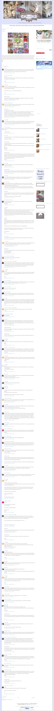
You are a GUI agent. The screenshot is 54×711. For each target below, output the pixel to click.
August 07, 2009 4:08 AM (9, 512)
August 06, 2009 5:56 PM (9, 371)
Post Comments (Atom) (9, 699)
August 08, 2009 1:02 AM (9, 667)
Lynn (5, 319)
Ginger (5, 542)
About (17, 25)
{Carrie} (5, 404)
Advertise (26, 25)
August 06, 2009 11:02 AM (9, 82)
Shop (14, 25)
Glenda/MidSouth (6, 669)
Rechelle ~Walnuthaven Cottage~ (9, 637)
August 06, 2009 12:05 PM (9, 124)
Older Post (33, 697)
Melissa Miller (6, 127)
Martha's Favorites (7, 599)
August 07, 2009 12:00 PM (9, 584)
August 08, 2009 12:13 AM (9, 661)
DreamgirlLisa (6, 630)
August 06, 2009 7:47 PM (9, 420)
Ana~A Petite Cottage (7, 75)
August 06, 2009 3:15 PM (9, 253)
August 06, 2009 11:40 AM (9, 106)
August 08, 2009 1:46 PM (9, 683)
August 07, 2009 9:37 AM (9, 573)
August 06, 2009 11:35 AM (9, 100)
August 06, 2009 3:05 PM (9, 246)
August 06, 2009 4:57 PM (9, 316)
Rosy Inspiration (6, 663)
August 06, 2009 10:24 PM (9, 463)
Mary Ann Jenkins (6, 448)
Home (11, 25)
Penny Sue (5, 411)
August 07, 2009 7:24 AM (9, 532)
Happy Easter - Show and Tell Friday (44, 149)
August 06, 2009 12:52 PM (9, 150)
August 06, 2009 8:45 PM (9, 446)
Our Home (34, 25)
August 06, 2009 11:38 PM (9, 470)
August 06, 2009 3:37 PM (9, 284)
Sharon (5, 135)
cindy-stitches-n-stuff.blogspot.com (9, 514)
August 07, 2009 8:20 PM (9, 596)
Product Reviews (40, 25)
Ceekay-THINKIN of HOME (8, 256)
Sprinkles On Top (32, 704)
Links (22, 25)
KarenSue (5, 236)
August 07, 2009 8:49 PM (9, 611)
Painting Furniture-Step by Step (43, 128)
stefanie (5, 163)
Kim (5, 298)
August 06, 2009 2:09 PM (9, 173)
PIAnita (5, 479)
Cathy (5, 550)
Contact (30, 25)
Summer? (4, 29)
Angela (5, 604)
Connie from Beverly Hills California (9, 307)
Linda (5, 207)
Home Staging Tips (19, 400)
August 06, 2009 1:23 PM (9, 160)
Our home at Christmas (42, 133)
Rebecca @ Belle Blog (7, 428)
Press (20, 25)
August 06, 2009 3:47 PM (9, 305)
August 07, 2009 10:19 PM (9, 628)
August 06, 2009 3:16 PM (9, 267)
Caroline (5, 241)
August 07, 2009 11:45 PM (9, 644)
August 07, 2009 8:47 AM (9, 539)
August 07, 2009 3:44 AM (9, 498)
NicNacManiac (6, 291)
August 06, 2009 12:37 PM (9, 139)
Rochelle (5, 465)
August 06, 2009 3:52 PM (9, 311)
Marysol (5, 622)
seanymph (5, 586)
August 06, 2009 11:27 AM (9, 94)
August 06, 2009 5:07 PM (9, 331)
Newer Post (3, 697)
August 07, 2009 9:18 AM (9, 565)
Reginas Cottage (6, 500)
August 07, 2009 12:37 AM (9, 476)
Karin (5, 567)
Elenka (5, 381)
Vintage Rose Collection (7, 685)
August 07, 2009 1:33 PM (9, 591)
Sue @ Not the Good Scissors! (8, 347)
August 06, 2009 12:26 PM (9, 133)
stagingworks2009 (7, 398)
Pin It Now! (3, 31)
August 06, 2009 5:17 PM (9, 336)
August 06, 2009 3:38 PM (9, 289)
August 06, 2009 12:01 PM (9, 117)
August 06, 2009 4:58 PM (9, 325)
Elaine (5, 386)
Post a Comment (4, 696)
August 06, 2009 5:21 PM (9, 345)
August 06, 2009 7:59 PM (9, 426)
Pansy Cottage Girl (7, 436)
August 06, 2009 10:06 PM (9, 453)
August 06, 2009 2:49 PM (9, 233)
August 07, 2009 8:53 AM (9, 548)
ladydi (5, 269)
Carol (5, 364)
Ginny (5, 561)
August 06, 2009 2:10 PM (9, 179)
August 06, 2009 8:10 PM (9, 433)
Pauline (5, 175)
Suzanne (5, 119)
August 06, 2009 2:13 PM (9, 197)
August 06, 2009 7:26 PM (9, 402)
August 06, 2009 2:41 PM (9, 215)
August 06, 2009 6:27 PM (9, 384)
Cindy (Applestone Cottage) (8, 441)
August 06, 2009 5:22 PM (9, 353)
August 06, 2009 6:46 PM (9, 395)
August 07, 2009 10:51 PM (9, 634)
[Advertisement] (44, 77)
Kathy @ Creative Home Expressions (9, 261)
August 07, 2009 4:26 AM (9, 526)
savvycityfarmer (6, 280)
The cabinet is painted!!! (42, 139)
